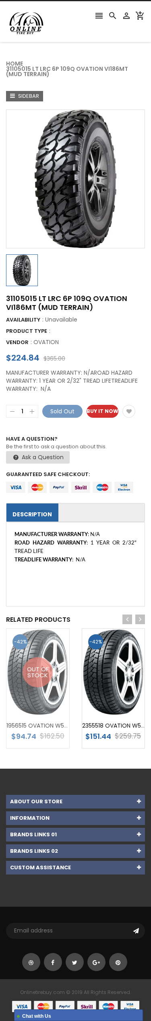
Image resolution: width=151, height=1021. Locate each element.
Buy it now (102, 411)
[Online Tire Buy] (75, 1005)
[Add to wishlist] (128, 411)
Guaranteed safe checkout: (48, 474)
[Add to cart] (125, 697)
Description (32, 514)
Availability (23, 320)
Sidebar (28, 96)
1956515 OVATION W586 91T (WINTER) (57, 726)
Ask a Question (42, 457)
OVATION (46, 342)
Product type (26, 331)
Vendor (17, 342)
